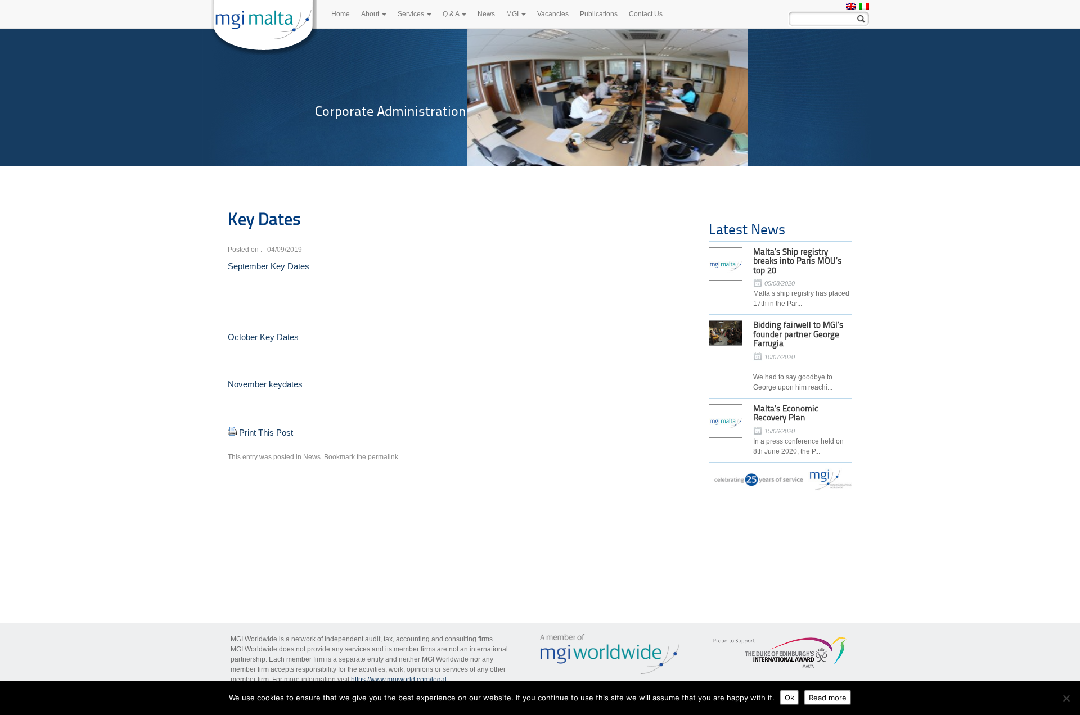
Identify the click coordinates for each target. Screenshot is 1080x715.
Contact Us (646, 14)
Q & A (452, 14)
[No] (1066, 698)
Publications (599, 14)
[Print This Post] (232, 432)
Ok (789, 697)
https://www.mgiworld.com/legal (399, 680)
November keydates (265, 384)
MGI (513, 14)
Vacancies (553, 14)
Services (412, 14)
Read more (828, 697)
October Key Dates (263, 337)
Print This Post (266, 432)
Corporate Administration (390, 111)
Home (340, 14)
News (486, 14)
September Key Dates (268, 266)
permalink (383, 457)
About (371, 14)
